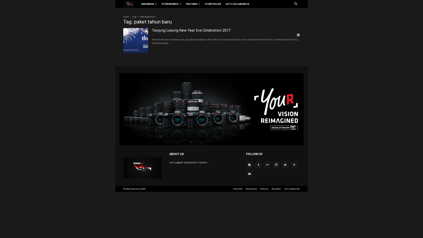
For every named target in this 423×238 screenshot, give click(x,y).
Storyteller (213, 3)
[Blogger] (249, 165)
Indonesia (147, 3)
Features (191, 3)
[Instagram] (276, 164)
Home (126, 16)
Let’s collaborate (237, 3)
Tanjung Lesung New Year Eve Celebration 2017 (191, 30)
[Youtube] (249, 174)
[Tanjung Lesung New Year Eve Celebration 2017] (135, 40)
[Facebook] (258, 165)
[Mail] (285, 165)
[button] (296, 4)
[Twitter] (294, 165)
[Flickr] (267, 165)
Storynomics (170, 3)
